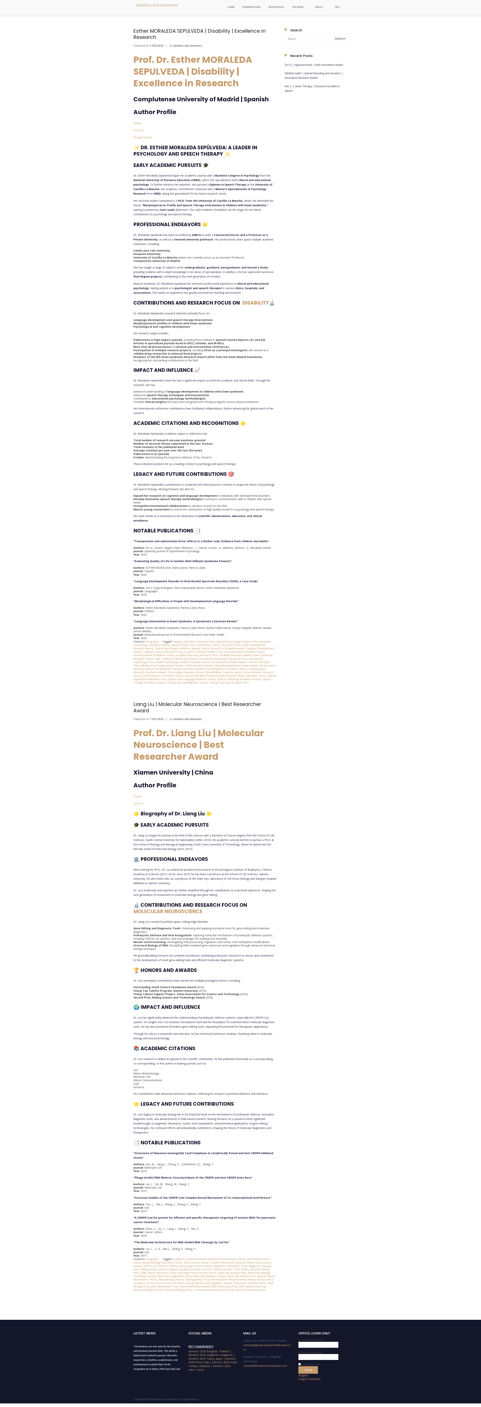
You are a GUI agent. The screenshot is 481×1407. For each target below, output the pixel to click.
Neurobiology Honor (171, 1279)
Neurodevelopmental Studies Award (236, 665)
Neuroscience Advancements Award (233, 1279)
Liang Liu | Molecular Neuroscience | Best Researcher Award (197, 707)
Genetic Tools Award (235, 1269)
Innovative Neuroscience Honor (197, 1272)
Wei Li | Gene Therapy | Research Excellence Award (312, 88)
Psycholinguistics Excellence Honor (226, 669)
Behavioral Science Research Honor (219, 645)
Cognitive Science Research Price (163, 651)
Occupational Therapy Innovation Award (179, 669)
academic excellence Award (189, 1259)
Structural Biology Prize (178, 1290)
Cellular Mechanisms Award (227, 1262)
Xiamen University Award (250, 1290)
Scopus (137, 123)
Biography (152, 641)
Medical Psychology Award (157, 665)
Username (310, 1340)
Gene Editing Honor (145, 1269)
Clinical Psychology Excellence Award (177, 648)
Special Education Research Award (205, 675)
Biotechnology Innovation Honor (162, 1262)
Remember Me (311, 1364)
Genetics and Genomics (157, 5)
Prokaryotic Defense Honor (249, 1283)
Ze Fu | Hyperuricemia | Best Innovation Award (314, 65)
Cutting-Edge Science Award (195, 1266)
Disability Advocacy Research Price (197, 655)
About (319, 7)
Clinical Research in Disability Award (222, 648)
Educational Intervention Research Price (223, 658)
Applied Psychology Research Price (237, 641)
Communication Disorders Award (244, 651)
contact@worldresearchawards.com (265, 1366)
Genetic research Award (207, 1269)
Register (303, 1375)
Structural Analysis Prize (147, 1290)
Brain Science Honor (196, 1262)
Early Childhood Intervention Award (176, 658)
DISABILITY (255, 302)
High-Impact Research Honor (158, 1272)
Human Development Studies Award (223, 662)
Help (337, 7)
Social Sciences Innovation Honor (163, 675)
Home (231, 7)
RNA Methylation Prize (164, 1286)
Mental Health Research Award (194, 665)
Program (297, 7)
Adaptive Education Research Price (194, 641)
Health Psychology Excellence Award (178, 662)
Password (310, 1352)
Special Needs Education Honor (247, 675)
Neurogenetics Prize (197, 1279)
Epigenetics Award (260, 1266)
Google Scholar (142, 137)
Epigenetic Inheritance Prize (230, 1266)
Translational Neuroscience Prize (214, 1290)
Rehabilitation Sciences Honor (224, 672)
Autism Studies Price (183, 645)
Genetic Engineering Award (175, 1269)
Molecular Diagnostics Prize (174, 1276)
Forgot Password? (309, 1379)
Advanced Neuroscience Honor (227, 1259)
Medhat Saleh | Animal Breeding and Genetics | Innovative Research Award (314, 75)
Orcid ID (138, 130)
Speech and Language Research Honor (192, 679)
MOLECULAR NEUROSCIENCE (167, 911)
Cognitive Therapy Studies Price (203, 651)
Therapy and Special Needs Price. (229, 682)
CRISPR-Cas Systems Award (160, 1266)
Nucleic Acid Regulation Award (213, 1283)
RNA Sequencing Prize (252, 1286)
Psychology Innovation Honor (186, 672)
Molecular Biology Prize (232, 1272)
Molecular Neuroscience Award (246, 1276)
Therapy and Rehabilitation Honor (187, 682)
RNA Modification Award (195, 1286)
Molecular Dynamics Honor (209, 1276)
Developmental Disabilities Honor (153, 655)
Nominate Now (251, 7)
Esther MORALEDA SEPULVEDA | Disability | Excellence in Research (199, 34)
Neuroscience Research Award (174, 1283)
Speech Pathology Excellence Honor (239, 679)
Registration (276, 7)
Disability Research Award (235, 655)
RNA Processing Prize (224, 1286)
